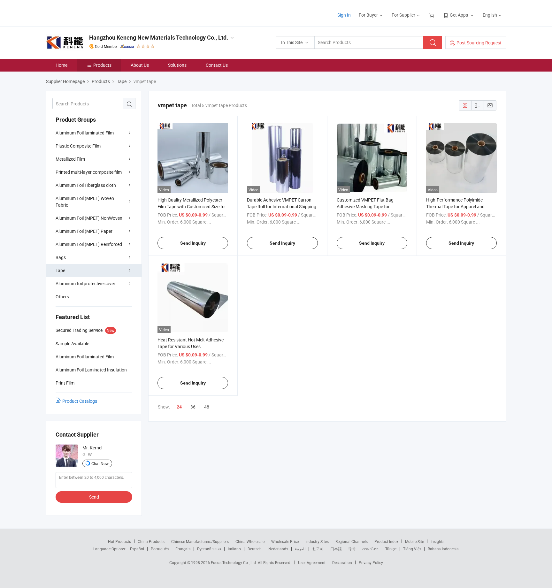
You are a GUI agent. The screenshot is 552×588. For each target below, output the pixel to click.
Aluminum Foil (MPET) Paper (84, 231)
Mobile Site (414, 541)
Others (62, 297)
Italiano (234, 548)
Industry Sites (317, 541)
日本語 (336, 548)
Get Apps (459, 15)
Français (182, 548)
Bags (61, 257)
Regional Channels (351, 541)
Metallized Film (70, 159)
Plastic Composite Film (78, 146)
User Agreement (312, 562)
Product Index (386, 541)
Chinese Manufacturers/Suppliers (200, 541)
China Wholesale (249, 541)
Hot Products (119, 541)
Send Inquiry (193, 243)
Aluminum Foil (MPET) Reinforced (89, 244)
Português (160, 548)
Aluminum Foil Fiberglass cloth (86, 185)
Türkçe (390, 548)
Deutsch (255, 548)
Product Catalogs (79, 401)
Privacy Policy (371, 562)
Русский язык (209, 548)
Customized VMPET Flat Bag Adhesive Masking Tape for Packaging (365, 206)
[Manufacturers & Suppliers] (87, 12)
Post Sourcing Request (479, 43)
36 (192, 407)
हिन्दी (352, 548)
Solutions (177, 65)
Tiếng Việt (412, 548)
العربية (300, 548)
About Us (140, 65)
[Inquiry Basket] (432, 15)
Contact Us (217, 65)
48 (206, 407)
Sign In (344, 15)
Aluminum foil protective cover (85, 283)
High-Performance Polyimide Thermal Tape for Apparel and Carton (455, 206)
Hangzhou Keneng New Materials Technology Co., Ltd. (158, 37)
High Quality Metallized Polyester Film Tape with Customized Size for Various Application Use (191, 206)
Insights (437, 541)
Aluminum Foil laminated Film (85, 133)
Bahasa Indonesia (443, 548)
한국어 (318, 548)
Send (94, 497)
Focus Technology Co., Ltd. (234, 562)
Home (61, 65)
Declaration (342, 562)
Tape (60, 270)
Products (102, 65)
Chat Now (100, 463)
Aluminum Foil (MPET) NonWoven (89, 218)
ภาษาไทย (370, 548)
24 (179, 406)
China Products (151, 541)
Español (137, 548)
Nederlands (278, 548)
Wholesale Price (285, 541)
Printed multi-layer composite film (89, 172)
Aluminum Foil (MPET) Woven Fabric (85, 201)
